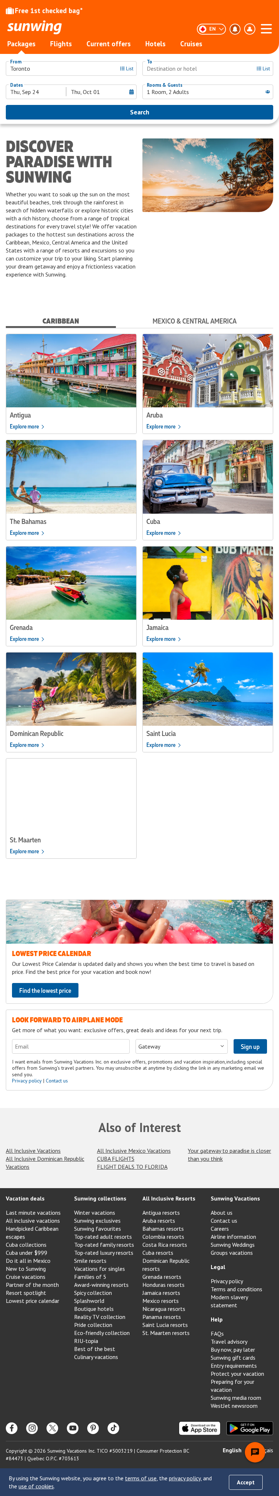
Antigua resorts (161, 1212)
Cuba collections (26, 1244)
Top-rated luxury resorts (103, 1252)
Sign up (250, 1046)
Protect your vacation (237, 1373)
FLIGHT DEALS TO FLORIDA (132, 1166)
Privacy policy (27, 1080)
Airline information (233, 1236)
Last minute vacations (33, 1212)
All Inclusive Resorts (168, 1198)
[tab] (61, 320)
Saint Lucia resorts (165, 1324)
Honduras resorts (163, 1284)
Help (217, 1319)
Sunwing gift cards (233, 1357)
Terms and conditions (236, 1289)
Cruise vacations (25, 1276)
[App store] (200, 1428)
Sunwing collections (100, 1198)
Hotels (155, 43)
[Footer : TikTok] (113, 1428)
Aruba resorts (158, 1220)
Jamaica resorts (161, 1292)
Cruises (191, 43)
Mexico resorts (160, 1300)
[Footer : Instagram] (32, 1428)
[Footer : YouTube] (72, 1428)
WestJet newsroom (234, 1405)
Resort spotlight (26, 1292)
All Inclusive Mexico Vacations (134, 1150)
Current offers (108, 43)
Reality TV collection (99, 1316)
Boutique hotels (94, 1308)
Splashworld (89, 1300)
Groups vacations (232, 1252)
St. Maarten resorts (166, 1332)
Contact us (57, 1080)
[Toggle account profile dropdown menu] (249, 29)
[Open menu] (266, 27)
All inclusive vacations (33, 1220)
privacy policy (185, 1478)
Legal (218, 1266)
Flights (61, 43)
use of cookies (36, 1486)
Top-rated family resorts (104, 1244)
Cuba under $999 (26, 1252)
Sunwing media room (236, 1397)
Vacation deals (25, 1198)
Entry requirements (234, 1365)
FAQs (217, 1333)
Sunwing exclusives (97, 1220)
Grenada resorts (161, 1276)
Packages (21, 43)
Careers (220, 1228)
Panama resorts (161, 1316)
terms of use (141, 1478)
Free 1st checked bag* (49, 10)
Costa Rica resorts (164, 1244)
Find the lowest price (45, 990)
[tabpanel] (139, 599)
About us (221, 1212)
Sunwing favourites (97, 1228)
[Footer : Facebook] (11, 1428)
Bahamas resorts (163, 1228)
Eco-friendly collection (102, 1332)
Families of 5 (90, 1276)
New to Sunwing (26, 1268)
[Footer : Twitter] (52, 1428)
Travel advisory (229, 1341)
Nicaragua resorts (163, 1308)
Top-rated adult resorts (103, 1236)
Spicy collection (93, 1292)
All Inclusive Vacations (33, 1150)
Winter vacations (94, 1212)
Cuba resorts (157, 1252)
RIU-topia (86, 1340)
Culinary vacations (96, 1356)
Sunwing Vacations (235, 1198)
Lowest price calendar (32, 1300)
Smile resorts (90, 1260)
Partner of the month (32, 1284)
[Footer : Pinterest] (93, 1428)
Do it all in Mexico (28, 1260)
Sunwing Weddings (233, 1244)
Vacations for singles (99, 1268)
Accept (246, 1482)
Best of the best (94, 1348)
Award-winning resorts (101, 1284)
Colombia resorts (163, 1236)
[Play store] (249, 1428)
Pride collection (93, 1324)
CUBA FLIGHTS (115, 1158)
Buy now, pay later (233, 1349)
